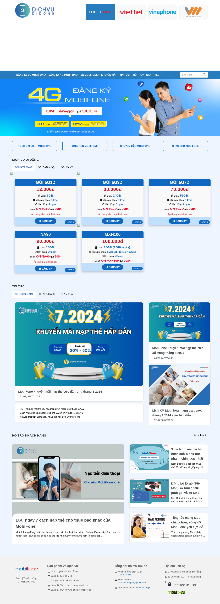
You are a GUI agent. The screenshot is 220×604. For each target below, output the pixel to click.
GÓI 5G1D (45, 182)
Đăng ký (47, 221)
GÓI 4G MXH (67, 167)
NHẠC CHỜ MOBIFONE (185, 146)
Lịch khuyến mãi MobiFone (64, 571)
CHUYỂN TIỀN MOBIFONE (135, 146)
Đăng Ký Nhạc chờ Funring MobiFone (69, 585)
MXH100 (112, 234)
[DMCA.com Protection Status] (176, 592)
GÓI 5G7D (179, 182)
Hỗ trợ (138, 74)
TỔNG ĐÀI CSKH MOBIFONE (34, 146)
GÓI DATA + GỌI (46, 167)
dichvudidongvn (143, 587)
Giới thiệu (152, 74)
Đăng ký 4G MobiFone (62, 74)
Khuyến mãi (108, 74)
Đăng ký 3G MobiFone (30, 74)
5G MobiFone (89, 74)
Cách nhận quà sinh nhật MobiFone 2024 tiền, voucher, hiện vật (51, 413)
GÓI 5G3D (112, 182)
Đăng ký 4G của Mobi (61, 576)
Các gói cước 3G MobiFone (65, 580)
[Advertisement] (110, 45)
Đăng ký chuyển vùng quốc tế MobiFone (71, 590)
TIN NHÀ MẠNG (47, 294)
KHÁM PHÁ (67, 294)
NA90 (45, 234)
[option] (110, 107)
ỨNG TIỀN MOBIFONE (85, 146)
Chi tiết (70, 222)
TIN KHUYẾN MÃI (24, 294)
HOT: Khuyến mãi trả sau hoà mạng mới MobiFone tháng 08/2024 (53, 409)
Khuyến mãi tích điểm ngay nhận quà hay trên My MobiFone (50, 417)
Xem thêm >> (201, 435)
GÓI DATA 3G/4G (23, 167)
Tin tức (125, 74)
